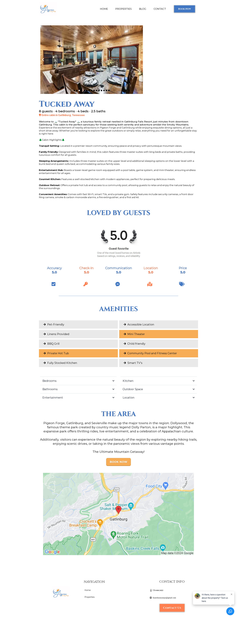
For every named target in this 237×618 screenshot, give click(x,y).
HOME (104, 8)
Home (87, 590)
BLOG (142, 8)
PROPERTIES (123, 8)
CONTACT (160, 8)
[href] (118, 514)
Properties (89, 597)
